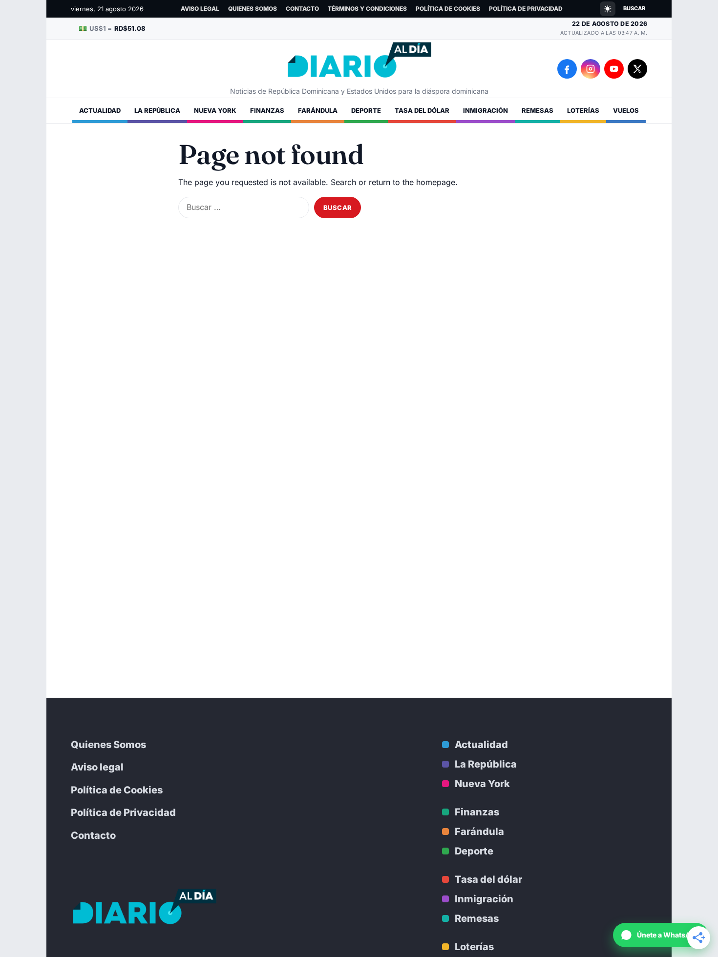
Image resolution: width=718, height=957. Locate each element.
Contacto (302, 8)
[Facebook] (567, 69)
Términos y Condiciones (367, 8)
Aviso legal (200, 8)
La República (157, 110)
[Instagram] (590, 69)
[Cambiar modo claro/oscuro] (607, 8)
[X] (637, 69)
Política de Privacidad (526, 8)
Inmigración (485, 110)
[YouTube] (614, 69)
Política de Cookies (448, 8)
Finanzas (267, 110)
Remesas (537, 110)
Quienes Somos (252, 8)
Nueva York (215, 110)
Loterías (583, 110)
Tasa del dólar (422, 110)
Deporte (366, 110)
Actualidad (100, 110)
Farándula (318, 110)
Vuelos (626, 110)
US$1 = (112, 28)
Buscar (634, 8)
